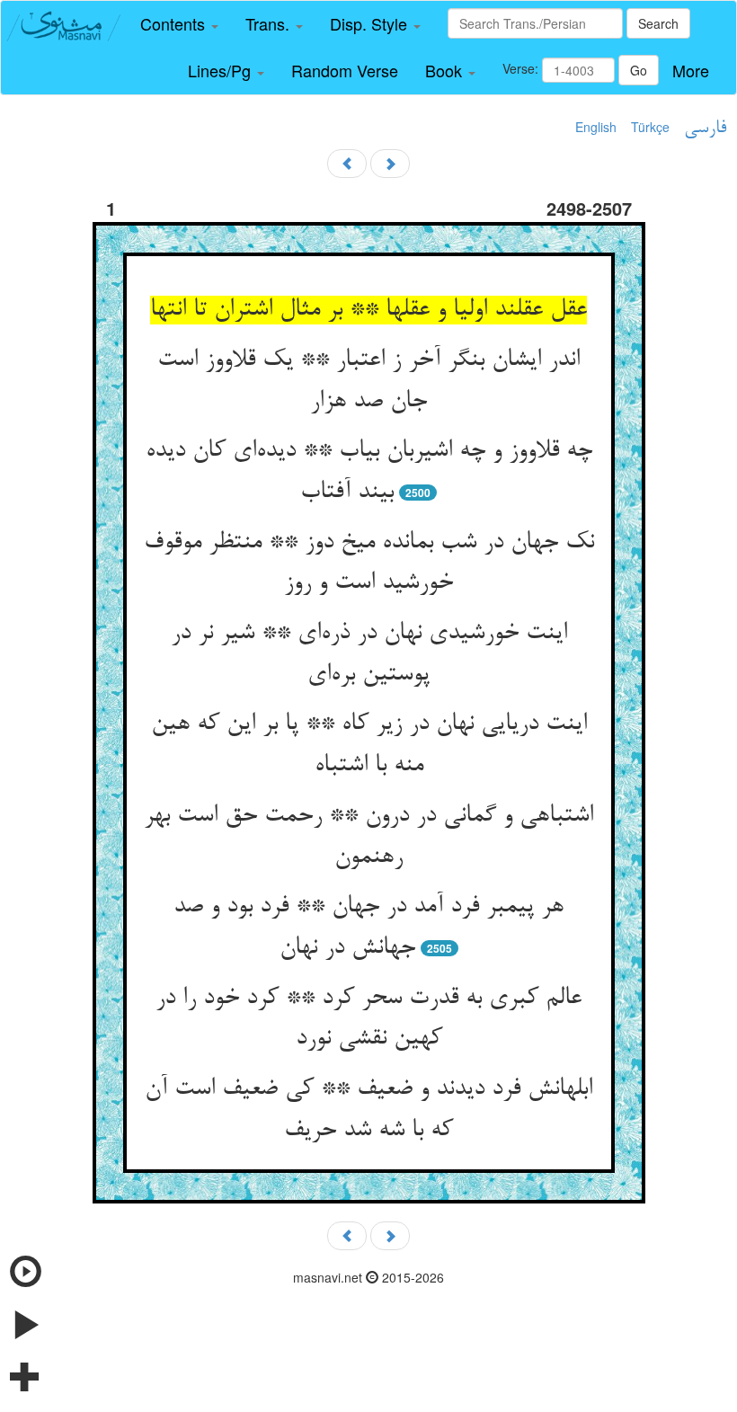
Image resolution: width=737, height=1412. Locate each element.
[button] (179, 24)
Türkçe (650, 127)
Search (658, 23)
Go (638, 70)
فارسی (705, 128)
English (596, 127)
